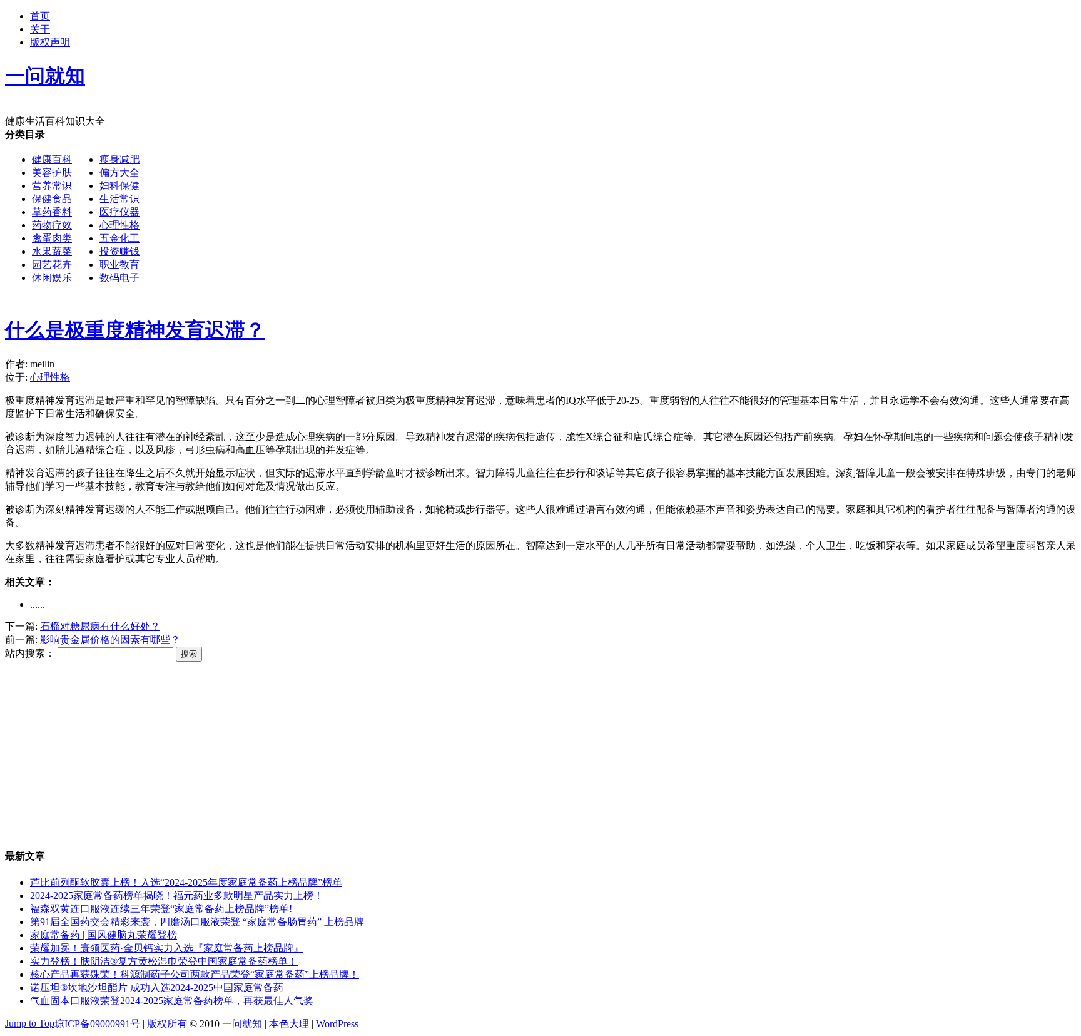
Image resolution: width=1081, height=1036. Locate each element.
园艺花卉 (52, 264)
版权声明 (50, 42)
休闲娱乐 (52, 277)
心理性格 (119, 225)
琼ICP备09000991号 (97, 1023)
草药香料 (52, 212)
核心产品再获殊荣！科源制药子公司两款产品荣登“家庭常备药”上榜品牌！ (194, 974)
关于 (40, 29)
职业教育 (119, 264)
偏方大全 (119, 172)
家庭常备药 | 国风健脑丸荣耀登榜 (103, 935)
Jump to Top (29, 1023)
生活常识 (119, 198)
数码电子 (119, 277)
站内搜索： (30, 653)
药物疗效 (52, 225)
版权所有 (167, 1023)
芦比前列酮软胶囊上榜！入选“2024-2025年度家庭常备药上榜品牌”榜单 (186, 882)
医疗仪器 (119, 212)
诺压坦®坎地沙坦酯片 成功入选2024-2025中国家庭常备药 (156, 987)
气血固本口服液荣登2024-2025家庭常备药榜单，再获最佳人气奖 (171, 1000)
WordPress (337, 1023)
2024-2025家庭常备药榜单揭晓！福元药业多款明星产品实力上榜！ (176, 895)
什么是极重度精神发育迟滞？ (135, 330)
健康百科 (52, 159)
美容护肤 (52, 172)
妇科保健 (119, 185)
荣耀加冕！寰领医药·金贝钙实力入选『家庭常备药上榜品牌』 (166, 948)
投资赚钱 (119, 251)
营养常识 (52, 185)
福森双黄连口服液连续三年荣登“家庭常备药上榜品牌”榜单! (161, 908)
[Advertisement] (516, 216)
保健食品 (52, 198)
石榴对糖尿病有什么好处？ (100, 626)
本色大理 (289, 1023)
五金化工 (119, 238)
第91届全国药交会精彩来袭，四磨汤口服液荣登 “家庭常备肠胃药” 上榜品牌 (197, 921)
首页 (40, 16)
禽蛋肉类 (52, 238)
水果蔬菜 (52, 251)
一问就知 (242, 1023)
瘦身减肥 (119, 159)
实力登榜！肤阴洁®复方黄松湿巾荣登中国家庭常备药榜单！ (164, 961)
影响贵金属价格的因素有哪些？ (110, 639)
